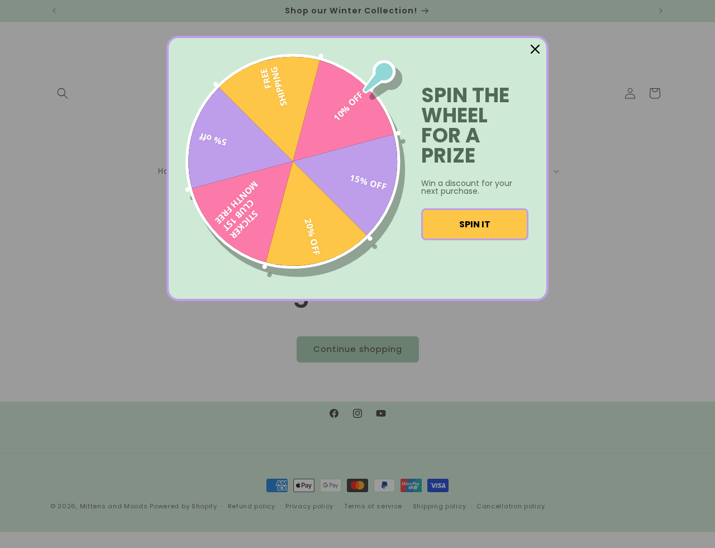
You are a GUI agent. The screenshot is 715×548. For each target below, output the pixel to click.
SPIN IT (474, 224)
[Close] (535, 49)
